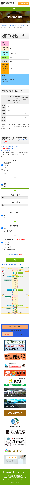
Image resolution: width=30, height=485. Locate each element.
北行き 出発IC (15, 195)
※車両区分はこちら (6, 150)
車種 (14, 160)
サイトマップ (23, 472)
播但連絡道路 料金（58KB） (10, 146)
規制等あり (8, 334)
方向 (14, 181)
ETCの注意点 (7, 148)
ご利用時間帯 (15, 239)
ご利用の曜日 (14, 226)
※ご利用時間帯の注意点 (15, 254)
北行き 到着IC (15, 202)
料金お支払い (14, 212)
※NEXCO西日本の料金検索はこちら (11, 264)
